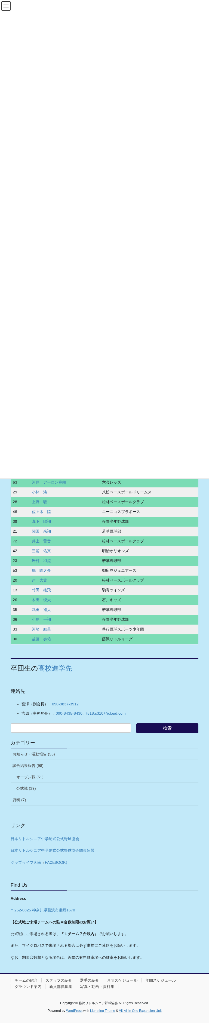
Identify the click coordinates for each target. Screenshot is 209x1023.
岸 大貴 (39, 580)
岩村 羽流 (41, 560)
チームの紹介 (26, 980)
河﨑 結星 (41, 629)
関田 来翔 (41, 531)
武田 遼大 (41, 609)
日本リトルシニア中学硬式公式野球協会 (45, 839)
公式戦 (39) (26, 788)
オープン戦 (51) (30, 777)
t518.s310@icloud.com (106, 713)
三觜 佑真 (41, 551)
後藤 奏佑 (41, 639)
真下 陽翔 (41, 521)
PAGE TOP (199, 987)
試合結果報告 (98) (28, 765)
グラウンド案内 (28, 986)
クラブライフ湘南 (26, 862)
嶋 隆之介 (41, 570)
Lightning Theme (102, 1011)
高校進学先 (55, 668)
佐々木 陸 (41, 511)
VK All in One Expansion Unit (140, 1011)
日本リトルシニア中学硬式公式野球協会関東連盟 (52, 850)
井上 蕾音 (41, 541)
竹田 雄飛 (41, 590)
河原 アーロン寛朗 (49, 482)
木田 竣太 (41, 600)
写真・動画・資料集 (97, 986)
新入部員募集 (60, 986)
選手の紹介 (89, 980)
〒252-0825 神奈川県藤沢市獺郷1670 (43, 910)
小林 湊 (39, 492)
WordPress (74, 1011)
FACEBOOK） (57, 862)
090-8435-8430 (69, 713)
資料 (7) (19, 800)
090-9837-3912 (65, 704)
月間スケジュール (122, 980)
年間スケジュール (160, 980)
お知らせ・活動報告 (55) (34, 754)
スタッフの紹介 (58, 980)
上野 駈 (39, 502)
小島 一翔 (41, 619)
